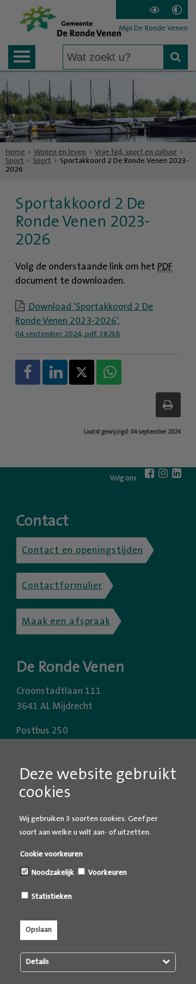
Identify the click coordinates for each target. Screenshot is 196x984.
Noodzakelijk (52, 872)
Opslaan (39, 929)
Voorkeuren (107, 872)
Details (37, 961)
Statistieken (51, 896)
